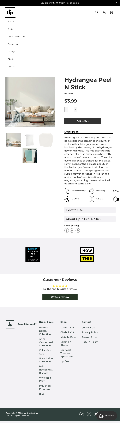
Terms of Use (89, 337)
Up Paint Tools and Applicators (67, 353)
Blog (41, 394)
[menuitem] (47, 331)
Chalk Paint (67, 332)
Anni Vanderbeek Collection (46, 342)
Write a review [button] (60, 297)
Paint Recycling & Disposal (46, 369)
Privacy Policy (90, 332)
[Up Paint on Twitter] (81, 415)
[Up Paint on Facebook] (89, 415)
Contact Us (88, 327)
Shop (63, 322)
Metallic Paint (68, 337)
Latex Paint (67, 327)
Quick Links (46, 322)
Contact (86, 322)
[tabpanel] (13, 140)
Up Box (64, 361)
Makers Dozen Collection (45, 331)
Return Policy (90, 341)
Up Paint (68, 94)
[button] (82, 121)
